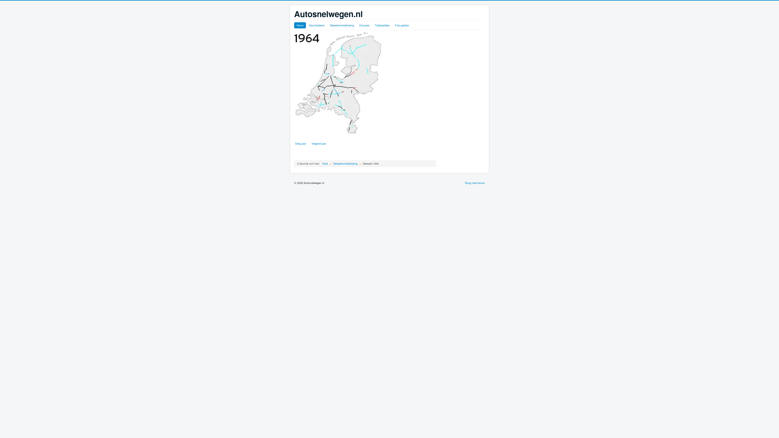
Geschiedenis (317, 25)
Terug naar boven (475, 183)
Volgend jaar (319, 143)
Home (300, 25)
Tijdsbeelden (382, 25)
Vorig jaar (300, 143)
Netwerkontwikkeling (342, 25)
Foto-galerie (402, 25)
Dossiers (364, 25)
